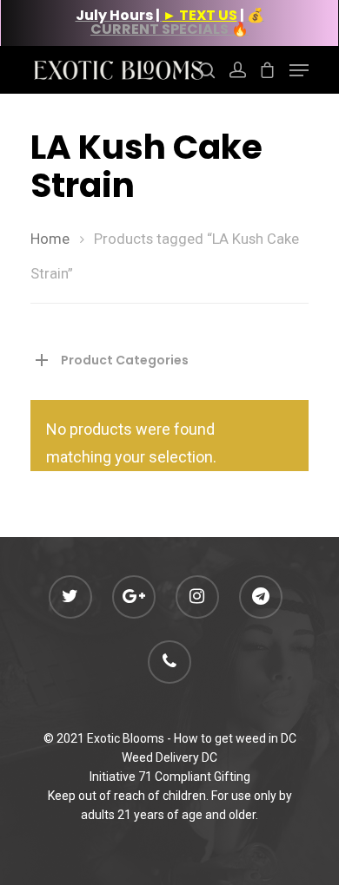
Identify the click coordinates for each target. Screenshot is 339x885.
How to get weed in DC (235, 738)
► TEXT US (200, 15)
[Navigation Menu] (299, 70)
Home (50, 239)
